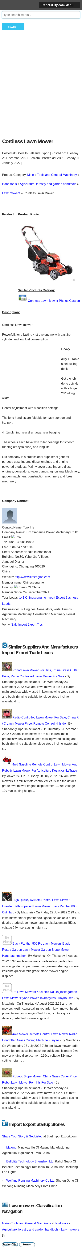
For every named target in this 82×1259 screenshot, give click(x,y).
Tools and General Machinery (31, 1223)
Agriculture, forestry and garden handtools (30, 1229)
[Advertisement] (41, 91)
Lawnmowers (70, 1229)
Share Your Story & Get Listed (22, 1136)
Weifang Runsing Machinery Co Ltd (30, 1180)
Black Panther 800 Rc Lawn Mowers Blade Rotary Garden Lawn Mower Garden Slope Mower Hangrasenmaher (36, 949)
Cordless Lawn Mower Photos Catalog (54, 300)
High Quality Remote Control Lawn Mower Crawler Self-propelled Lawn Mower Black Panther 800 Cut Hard (39, 906)
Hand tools (60, 1223)
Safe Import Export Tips (27, 624)
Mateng (11, 1147)
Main (5, 1223)
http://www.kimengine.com (32, 577)
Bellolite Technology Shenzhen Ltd (29, 1161)
